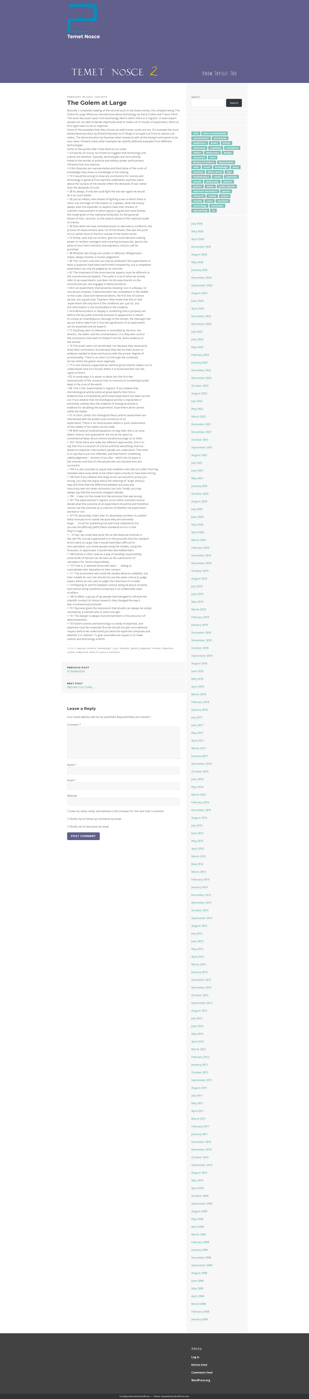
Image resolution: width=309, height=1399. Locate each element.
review (71, 652)
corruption (232, 147)
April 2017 (197, 740)
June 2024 (197, 301)
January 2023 (199, 362)
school (225, 196)
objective (167, 648)
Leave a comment (109, 652)
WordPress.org (200, 1380)
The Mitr (100, 96)
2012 (195, 133)
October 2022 (199, 385)
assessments (201, 138)
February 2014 (200, 879)
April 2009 (197, 1226)
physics (227, 181)
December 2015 (201, 810)
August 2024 (199, 293)
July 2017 (196, 717)
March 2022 (198, 416)
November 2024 (201, 277)
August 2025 (199, 254)
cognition (215, 147)
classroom (199, 147)
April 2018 (197, 686)
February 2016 (200, 802)
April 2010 (197, 1188)
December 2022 (201, 370)
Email (71, 780)
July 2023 (196, 331)
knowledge (221, 167)
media (217, 176)
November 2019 (201, 563)
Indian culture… (80, 685)
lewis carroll (215, 171)
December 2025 (201, 247)
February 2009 (200, 1242)
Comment (74, 724)
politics (197, 186)
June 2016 (197, 779)
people (197, 181)
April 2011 (197, 1111)
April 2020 (197, 532)
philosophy (212, 181)
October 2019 (199, 571)
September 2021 (201, 447)
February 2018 (200, 702)
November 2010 (201, 1149)
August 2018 (199, 663)
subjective (82, 652)
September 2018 (201, 655)
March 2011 (198, 1118)
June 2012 (197, 1026)
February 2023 (200, 355)
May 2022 (197, 409)
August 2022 (199, 393)
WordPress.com (181, 1396)
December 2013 (201, 895)
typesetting (200, 210)
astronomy (220, 138)
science (91, 648)
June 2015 (197, 833)
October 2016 (199, 771)
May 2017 (197, 733)
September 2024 (201, 285)
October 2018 (199, 648)
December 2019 (201, 555)
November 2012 (201, 987)
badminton (199, 143)
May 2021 (197, 478)
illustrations (226, 162)
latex (236, 167)
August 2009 (199, 1211)
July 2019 (196, 586)
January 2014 (199, 887)
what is (93, 652)
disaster (125, 648)
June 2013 (197, 941)
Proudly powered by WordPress (135, 1396)
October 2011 (199, 1072)
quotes (82, 648)
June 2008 (197, 1280)
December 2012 (201, 980)
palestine (231, 176)
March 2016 (198, 794)
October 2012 (199, 995)
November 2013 (201, 902)
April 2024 (197, 308)
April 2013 (197, 956)
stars (210, 200)
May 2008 (197, 1288)
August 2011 (199, 1088)
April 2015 (197, 848)
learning (198, 171)
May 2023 (197, 347)
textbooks (217, 205)
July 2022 (196, 401)
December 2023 (201, 316)
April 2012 (197, 1041)
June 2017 (197, 725)
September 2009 (201, 1203)
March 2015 (198, 856)
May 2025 (197, 262)
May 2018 (197, 679)
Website (72, 795)
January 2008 (199, 1319)
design (228, 152)
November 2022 (201, 378)
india (196, 167)
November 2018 (201, 640)
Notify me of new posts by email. (89, 826)
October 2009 (199, 1196)
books (214, 143)
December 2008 (201, 1257)
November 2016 (201, 763)
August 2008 (199, 1273)
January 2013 (199, 972)
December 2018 (201, 632)
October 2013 (199, 910)
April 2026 (197, 239)
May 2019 (197, 601)
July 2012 (196, 1018)
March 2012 (198, 1049)
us (213, 210)
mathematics (201, 176)
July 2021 (196, 463)
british (226, 143)
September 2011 (201, 1080)
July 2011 (196, 1095)
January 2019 (199, 625)
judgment (145, 648)
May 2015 (197, 841)
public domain (227, 186)
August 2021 (199, 455)
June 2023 (197, 339)
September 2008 (201, 1265)
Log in (195, 1357)
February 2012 (200, 1057)
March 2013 (198, 964)
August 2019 (199, 578)
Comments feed (201, 1372)
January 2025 (199, 270)
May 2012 (197, 1034)
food (212, 157)
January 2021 (199, 486)
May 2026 (197, 231)
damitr (197, 152)
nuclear (156, 648)
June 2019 (197, 594)
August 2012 (199, 1010)
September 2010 (201, 1165)
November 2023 (201, 324)
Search (195, 97)
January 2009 (199, 1250)
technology (103, 648)
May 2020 (197, 524)
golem (134, 648)
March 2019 (198, 609)
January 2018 (199, 709)
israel (207, 167)
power (210, 186)
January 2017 (199, 756)
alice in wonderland (214, 133)
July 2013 (196, 933)
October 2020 (199, 493)
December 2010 (201, 1142)
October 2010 (199, 1157)
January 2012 (199, 1064)
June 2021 (197, 470)
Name (71, 765)
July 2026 (196, 223)
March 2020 (198, 540)
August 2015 (199, 817)
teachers (223, 200)
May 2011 (197, 1103)
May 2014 (197, 864)
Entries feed (199, 1365)
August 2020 (199, 501)
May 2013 (197, 949)
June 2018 (197, 671)
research (198, 196)
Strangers (78, 669)
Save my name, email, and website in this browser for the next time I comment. (117, 811)
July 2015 (196, 825)
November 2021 (201, 432)
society (197, 200)
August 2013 (199, 926)
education (199, 157)
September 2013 (201, 918)
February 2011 (200, 1126)
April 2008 (197, 1296)
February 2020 (200, 547)
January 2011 (199, 1134)
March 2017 (198, 748)
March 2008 (198, 1304)
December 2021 (201, 424)
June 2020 (197, 517)
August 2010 (199, 1172)
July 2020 (196, 509)
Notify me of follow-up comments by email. (96, 819)
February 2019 (200, 617)
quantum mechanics (205, 191)
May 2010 (197, 1180)
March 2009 (198, 1234)
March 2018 (198, 694)
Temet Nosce (83, 37)
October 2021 (199, 439)
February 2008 (200, 1311)
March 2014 (198, 872)
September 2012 (201, 1003)
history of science (203, 162)
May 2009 (197, 1219)
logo (229, 171)
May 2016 (197, 787)
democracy (212, 152)
